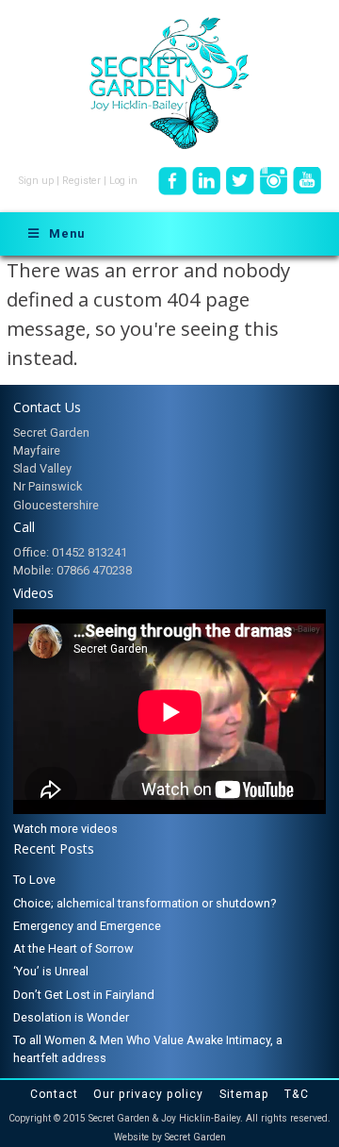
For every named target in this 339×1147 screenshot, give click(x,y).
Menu (67, 233)
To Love (34, 880)
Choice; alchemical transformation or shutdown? (144, 903)
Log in (123, 181)
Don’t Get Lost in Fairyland (83, 995)
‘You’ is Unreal (51, 971)
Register (81, 181)
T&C (296, 1094)
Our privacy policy (148, 1094)
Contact (54, 1094)
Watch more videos (65, 829)
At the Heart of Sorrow (73, 948)
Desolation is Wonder (71, 1017)
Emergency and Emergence (87, 926)
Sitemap (244, 1094)
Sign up (36, 181)
